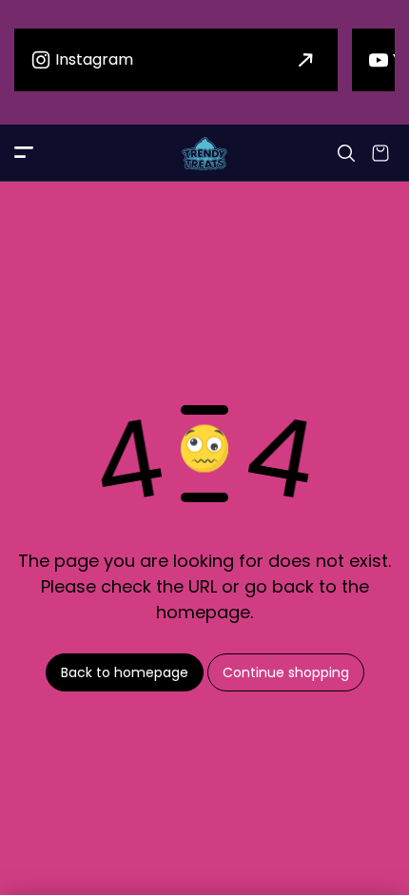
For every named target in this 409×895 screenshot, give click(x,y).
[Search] (346, 153)
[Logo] (204, 153)
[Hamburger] (23, 154)
